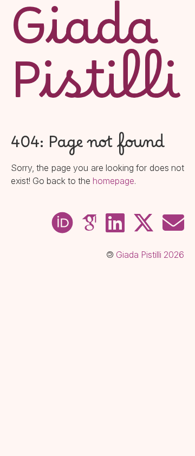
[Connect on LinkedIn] (115, 223)
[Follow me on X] (143, 223)
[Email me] (173, 223)
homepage (113, 180)
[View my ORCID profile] (62, 223)
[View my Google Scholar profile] (89, 223)
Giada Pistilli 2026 (150, 254)
